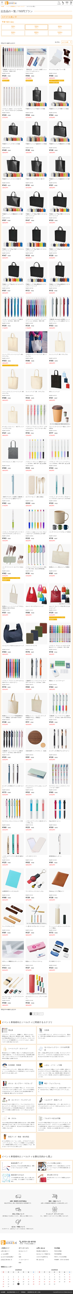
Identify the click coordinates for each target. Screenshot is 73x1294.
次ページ (40, 1013)
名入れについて (23, 1251)
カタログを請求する (42, 1257)
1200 (59, 33)
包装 (20, 1257)
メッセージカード (24, 1259)
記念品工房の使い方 (6, 1259)
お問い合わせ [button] (40, 1248)
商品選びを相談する (42, 1251)
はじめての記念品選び (7, 1257)
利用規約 (23, 1292)
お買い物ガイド (5, 1251)
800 (36, 33)
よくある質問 (4, 1254)
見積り (71, 4)
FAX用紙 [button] (57, 1248)
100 (13, 27)
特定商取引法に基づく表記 (34, 1292)
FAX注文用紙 (58, 1251)
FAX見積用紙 (58, 1254)
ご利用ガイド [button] (5, 1248)
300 (60, 27)
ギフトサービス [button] (24, 1248)
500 (13, 33)
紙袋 (20, 1262)
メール (67, 4)
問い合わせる (40, 1259)
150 (36, 27)
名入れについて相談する (43, 1254)
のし (20, 1254)
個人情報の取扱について (13, 1292)
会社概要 (3, 1292)
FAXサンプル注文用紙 (60, 1257)
